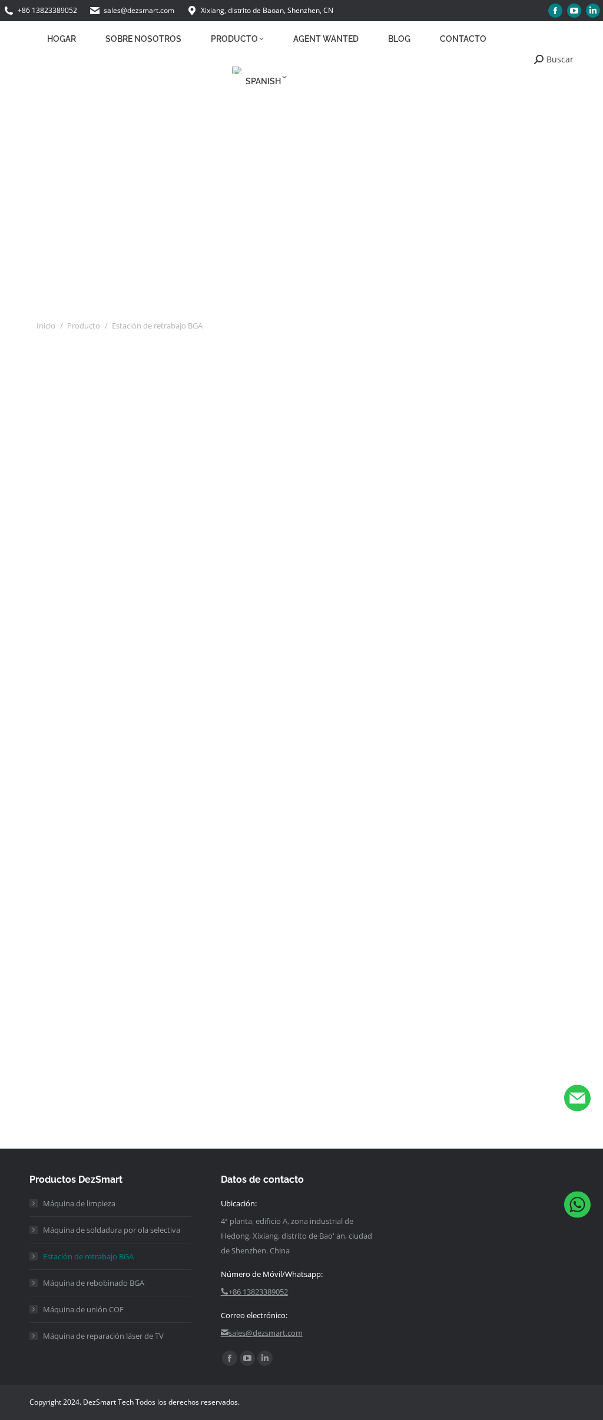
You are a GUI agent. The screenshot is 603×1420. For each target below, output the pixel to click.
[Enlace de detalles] (130, 419)
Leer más (63, 679)
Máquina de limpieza (79, 1203)
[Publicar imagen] (114, 419)
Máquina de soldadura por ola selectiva (111, 1230)
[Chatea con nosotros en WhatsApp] (577, 1207)
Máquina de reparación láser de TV (103, 1336)
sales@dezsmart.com (139, 10)
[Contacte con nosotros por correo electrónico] (577, 1100)
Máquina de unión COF (83, 1309)
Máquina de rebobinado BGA (93, 1283)
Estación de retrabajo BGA (88, 1256)
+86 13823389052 (47, 10)
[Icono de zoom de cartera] (98, 419)
